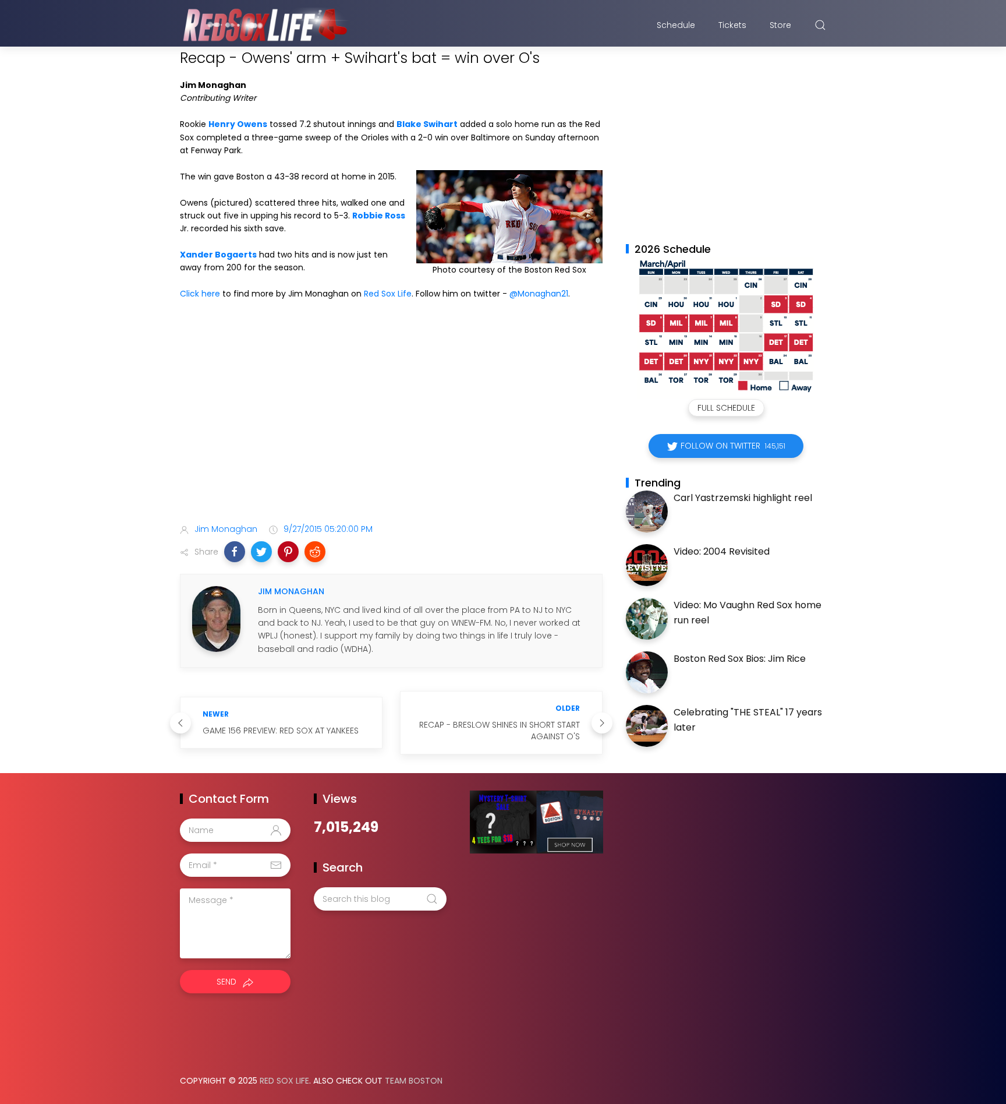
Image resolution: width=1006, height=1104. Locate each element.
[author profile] (216, 618)
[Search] (820, 25)
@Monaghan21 (538, 293)
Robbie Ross (378, 215)
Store (780, 25)
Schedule (676, 25)
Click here (200, 293)
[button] (234, 551)
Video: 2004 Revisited (722, 551)
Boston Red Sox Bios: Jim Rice (740, 658)
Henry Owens (237, 124)
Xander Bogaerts (218, 254)
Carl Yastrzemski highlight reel (743, 498)
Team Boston (413, 1081)
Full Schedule (726, 408)
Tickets (732, 25)
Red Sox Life (388, 293)
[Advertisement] (391, 423)
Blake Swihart (427, 124)
